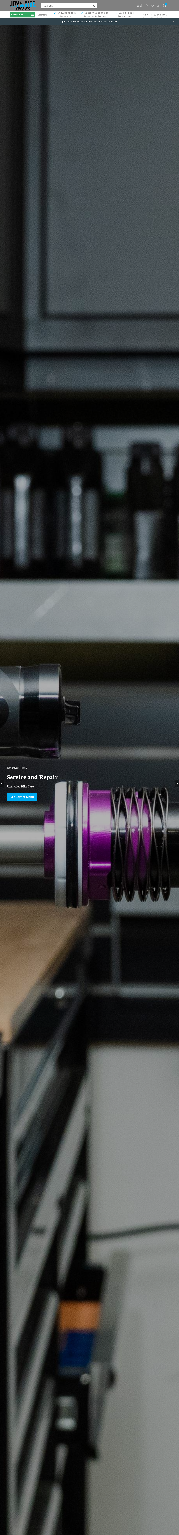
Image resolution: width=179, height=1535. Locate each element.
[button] (2, 783)
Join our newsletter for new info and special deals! (89, 21)
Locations (42, 14)
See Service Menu (22, 797)
